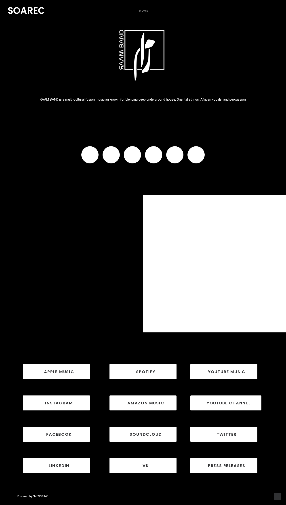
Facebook (59, 434)
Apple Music (59, 371)
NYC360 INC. (41, 496)
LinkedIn (59, 465)
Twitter (227, 434)
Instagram (59, 403)
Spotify (146, 371)
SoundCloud (146, 434)
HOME (143, 11)
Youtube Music (226, 371)
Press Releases (226, 465)
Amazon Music (145, 403)
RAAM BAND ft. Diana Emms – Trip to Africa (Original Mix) (210, 315)
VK (146, 465)
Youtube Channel (229, 403)
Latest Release (262, 214)
